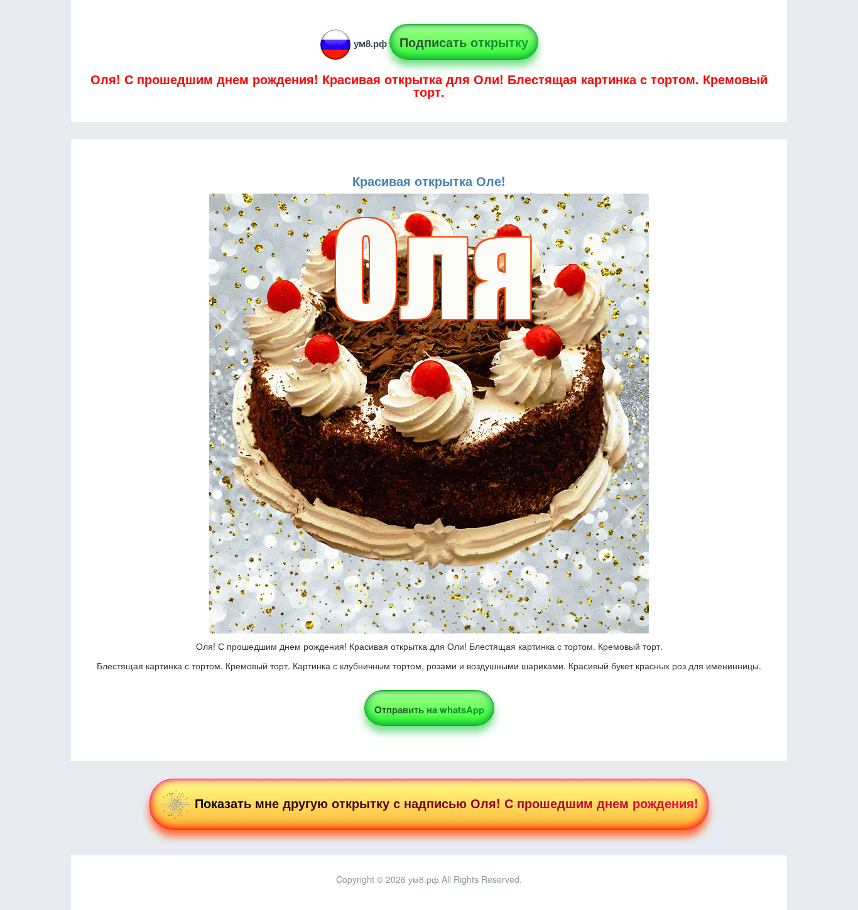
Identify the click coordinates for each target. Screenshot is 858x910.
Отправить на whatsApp (429, 709)
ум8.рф (370, 43)
